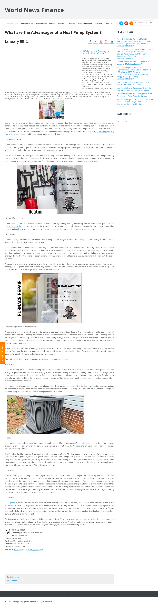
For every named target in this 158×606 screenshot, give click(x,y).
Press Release (13, 580)
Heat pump (10, 502)
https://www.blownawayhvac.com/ (28, 549)
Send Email (22, 535)
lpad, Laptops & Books (66, 23)
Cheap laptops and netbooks (46, 23)
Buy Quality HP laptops (103, 23)
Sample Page (147, 601)
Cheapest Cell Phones (85, 23)
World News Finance (34, 10)
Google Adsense (26, 23)
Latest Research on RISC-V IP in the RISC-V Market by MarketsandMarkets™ (134, 63)
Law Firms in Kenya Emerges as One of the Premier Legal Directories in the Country (134, 89)
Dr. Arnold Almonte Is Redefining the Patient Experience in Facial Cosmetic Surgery (134, 95)
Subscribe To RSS (2, 352)
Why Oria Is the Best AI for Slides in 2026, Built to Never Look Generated (133, 83)
